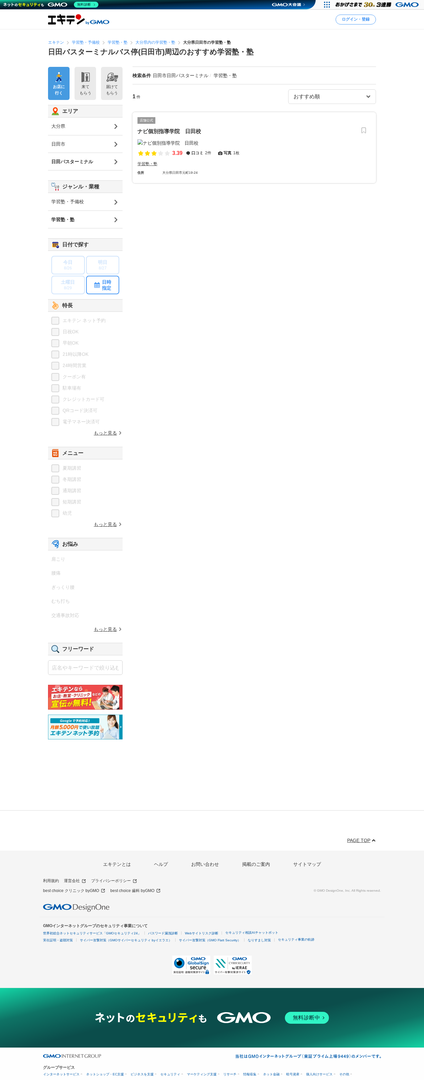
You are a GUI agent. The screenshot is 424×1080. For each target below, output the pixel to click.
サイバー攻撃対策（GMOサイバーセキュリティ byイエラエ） (126, 940)
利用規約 (51, 880)
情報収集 (249, 1074)
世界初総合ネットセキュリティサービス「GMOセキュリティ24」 (92, 933)
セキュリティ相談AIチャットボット (251, 932)
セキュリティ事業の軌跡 (296, 939)
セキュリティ (170, 1074)
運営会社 (72, 880)
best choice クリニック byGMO (71, 890)
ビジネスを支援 (142, 1074)
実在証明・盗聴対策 (58, 940)
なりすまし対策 (259, 940)
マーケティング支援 (202, 1074)
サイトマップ (307, 864)
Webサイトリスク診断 (201, 933)
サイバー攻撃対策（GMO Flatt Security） (210, 940)
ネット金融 (271, 1074)
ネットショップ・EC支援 (105, 1074)
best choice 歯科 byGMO (132, 890)
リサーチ (230, 1074)
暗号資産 (292, 1074)
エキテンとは (117, 864)
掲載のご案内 (256, 864)
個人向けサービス (319, 1074)
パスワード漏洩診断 (163, 933)
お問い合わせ (205, 864)
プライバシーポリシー (111, 880)
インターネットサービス (61, 1074)
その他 (344, 1074)
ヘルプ (161, 864)
